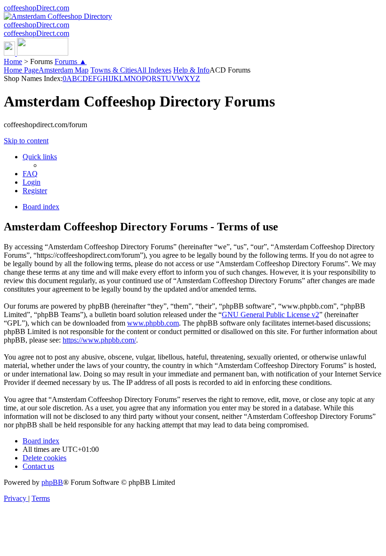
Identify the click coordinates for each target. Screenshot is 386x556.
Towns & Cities (113, 70)
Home (13, 61)
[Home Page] (36, 53)
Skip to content (26, 141)
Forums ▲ (71, 61)
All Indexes (154, 70)
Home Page (21, 70)
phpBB (52, 482)
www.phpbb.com (153, 323)
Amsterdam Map (63, 70)
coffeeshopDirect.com (36, 8)
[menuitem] (30, 174)
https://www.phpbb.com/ (99, 340)
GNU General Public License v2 (270, 315)
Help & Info (191, 70)
